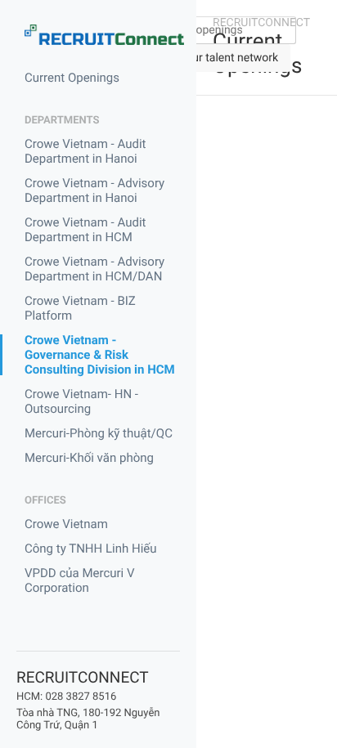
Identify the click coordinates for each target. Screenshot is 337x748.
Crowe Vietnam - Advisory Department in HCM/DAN (94, 269)
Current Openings (72, 77)
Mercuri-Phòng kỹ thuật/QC (99, 433)
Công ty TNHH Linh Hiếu (91, 548)
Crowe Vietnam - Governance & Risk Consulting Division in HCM (100, 355)
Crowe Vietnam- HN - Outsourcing (81, 401)
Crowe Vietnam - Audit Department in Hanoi (85, 151)
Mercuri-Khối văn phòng (89, 457)
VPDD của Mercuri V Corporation (80, 580)
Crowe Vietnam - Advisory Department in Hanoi (94, 190)
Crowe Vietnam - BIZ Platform (80, 308)
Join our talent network (219, 58)
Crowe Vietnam (66, 524)
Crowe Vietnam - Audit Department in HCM (85, 229)
